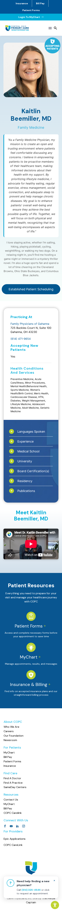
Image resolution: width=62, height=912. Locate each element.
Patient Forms (31, 10)
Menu (50, 28)
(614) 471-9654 (21, 338)
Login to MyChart (31, 17)
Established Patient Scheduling (31, 289)
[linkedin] (17, 826)
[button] (55, 28)
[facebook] (5, 826)
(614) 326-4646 (31, 889)
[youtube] (11, 826)
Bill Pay (40, 3)
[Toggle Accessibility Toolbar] (54, 905)
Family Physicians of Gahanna (30, 323)
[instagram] (23, 826)
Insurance (22, 3)
